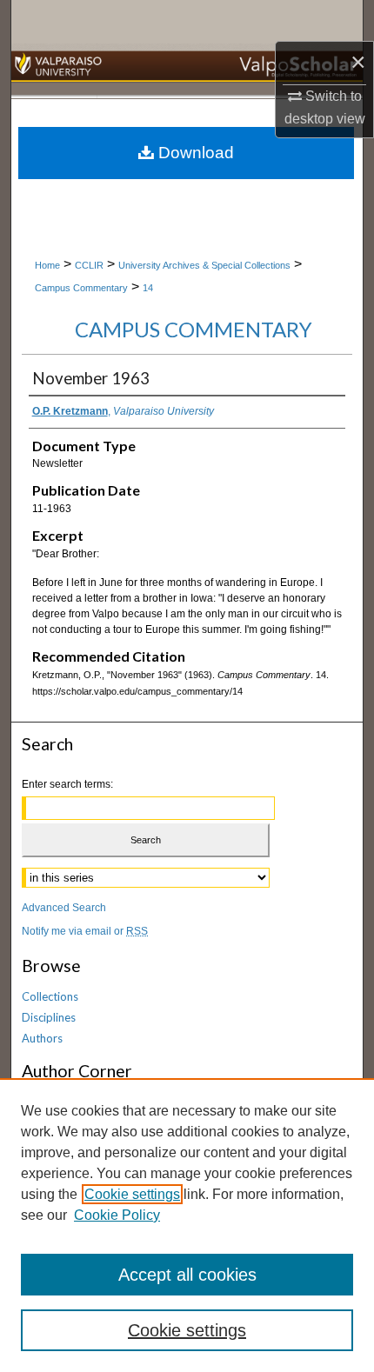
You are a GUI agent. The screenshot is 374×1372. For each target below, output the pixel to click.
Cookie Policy (117, 1215)
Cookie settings (132, 1194)
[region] (187, 1225)
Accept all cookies (187, 1274)
